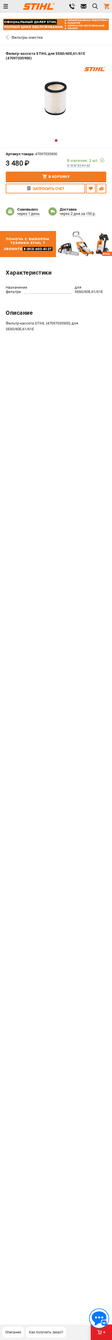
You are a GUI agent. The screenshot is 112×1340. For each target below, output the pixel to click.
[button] (56, 140)
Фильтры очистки (27, 37)
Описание (13, 1332)
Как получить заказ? (46, 1332)
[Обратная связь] (99, 1318)
